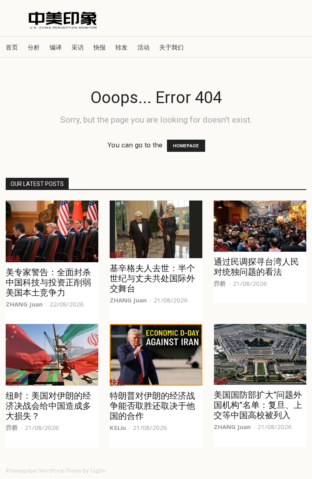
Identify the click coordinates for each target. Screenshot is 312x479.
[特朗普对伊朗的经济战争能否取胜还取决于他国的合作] (156, 355)
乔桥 (220, 283)
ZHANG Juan (24, 304)
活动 (143, 47)
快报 (99, 47)
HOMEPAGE (186, 146)
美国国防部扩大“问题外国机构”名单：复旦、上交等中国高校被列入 (258, 405)
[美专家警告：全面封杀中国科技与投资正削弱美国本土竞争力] (52, 231)
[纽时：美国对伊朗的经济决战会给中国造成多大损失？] (52, 355)
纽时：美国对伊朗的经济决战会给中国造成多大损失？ (48, 406)
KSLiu (118, 427)
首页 (12, 47)
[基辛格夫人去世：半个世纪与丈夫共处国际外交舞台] (156, 229)
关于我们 (171, 47)
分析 (34, 47)
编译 (56, 47)
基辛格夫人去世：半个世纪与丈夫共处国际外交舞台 (152, 278)
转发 (121, 47)
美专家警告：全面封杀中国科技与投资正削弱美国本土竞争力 (48, 283)
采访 (78, 47)
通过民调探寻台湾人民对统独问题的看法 (256, 267)
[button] (296, 46)
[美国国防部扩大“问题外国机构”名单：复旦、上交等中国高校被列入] (260, 354)
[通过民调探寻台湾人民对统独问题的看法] (260, 226)
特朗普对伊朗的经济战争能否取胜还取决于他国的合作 (152, 406)
